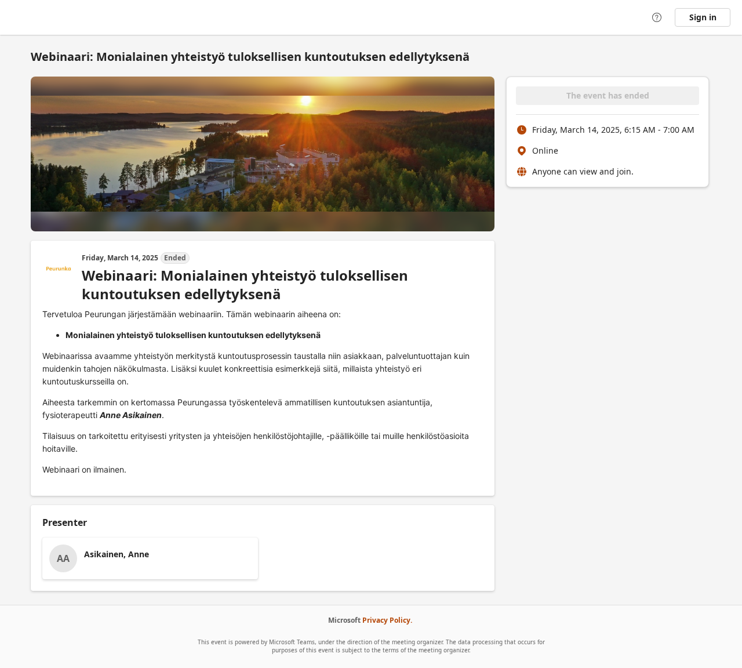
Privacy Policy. (387, 620)
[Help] (656, 17)
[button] (150, 558)
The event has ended (607, 95)
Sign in (702, 17)
